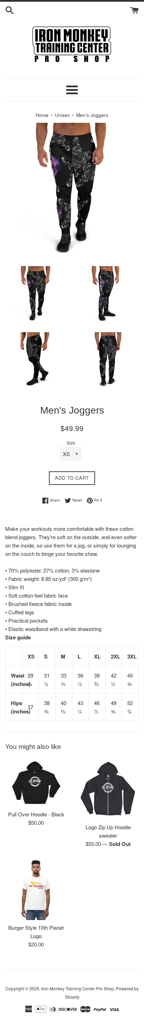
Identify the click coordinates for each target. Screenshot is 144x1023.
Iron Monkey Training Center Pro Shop (77, 988)
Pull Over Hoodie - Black (36, 814)
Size (71, 443)
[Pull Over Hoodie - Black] (36, 782)
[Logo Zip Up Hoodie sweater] (108, 789)
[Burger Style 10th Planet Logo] (36, 889)
